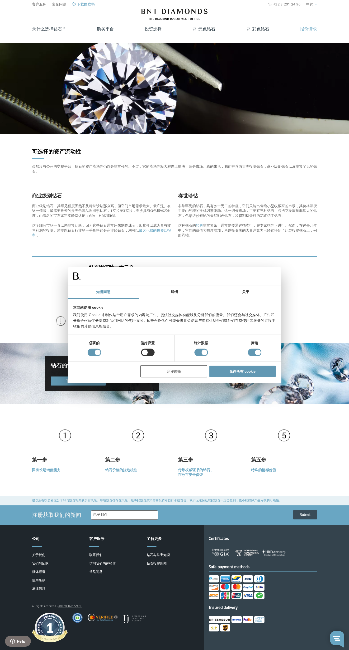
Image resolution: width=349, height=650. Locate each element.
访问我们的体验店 (102, 563)
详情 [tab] (174, 292)
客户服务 (39, 4)
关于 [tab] (245, 292)
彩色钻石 (260, 29)
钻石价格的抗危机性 (121, 470)
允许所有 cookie (242, 371)
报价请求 (308, 29)
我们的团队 (40, 563)
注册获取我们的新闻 (56, 515)
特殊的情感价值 (263, 470)
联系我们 (96, 554)
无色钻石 (206, 29)
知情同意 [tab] (103, 292)
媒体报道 (38, 571)
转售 (199, 225)
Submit (305, 515)
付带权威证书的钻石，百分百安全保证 (196, 472)
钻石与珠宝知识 (158, 554)
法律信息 (38, 588)
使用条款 (38, 580)
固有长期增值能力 (46, 470)
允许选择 (174, 371)
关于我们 (38, 554)
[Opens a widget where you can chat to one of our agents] (18, 642)
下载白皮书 (86, 4)
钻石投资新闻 (157, 563)
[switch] (148, 352)
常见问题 (59, 4)
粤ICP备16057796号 (70, 606)
